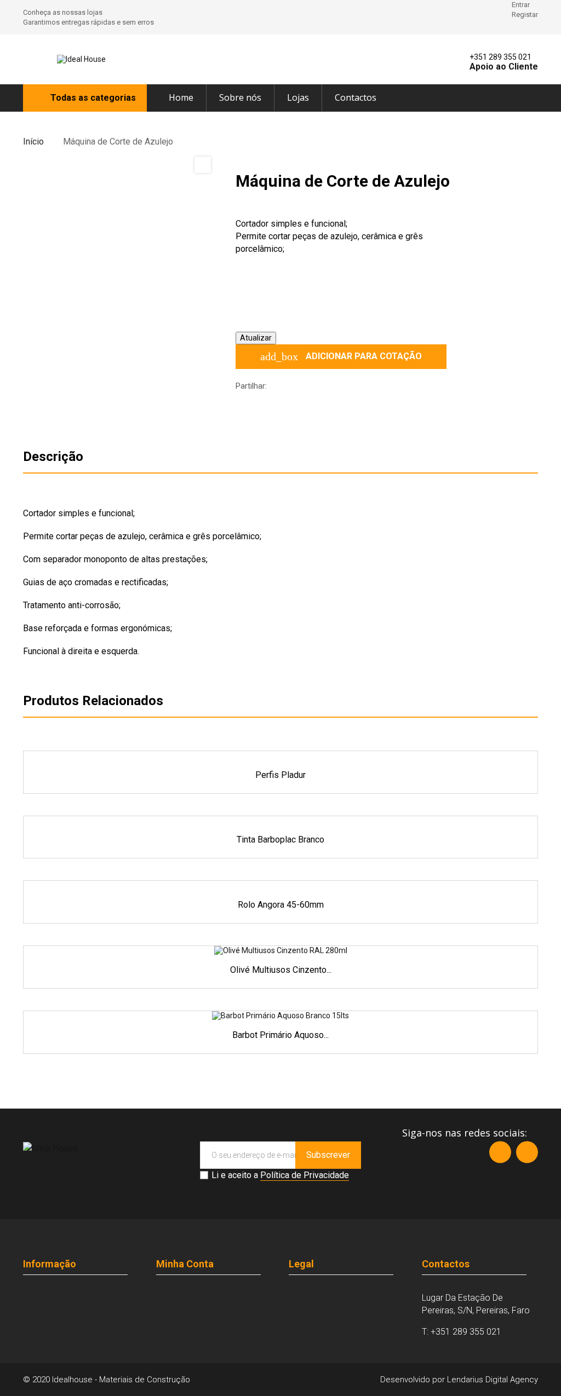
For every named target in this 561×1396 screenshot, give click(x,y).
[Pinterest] (313, 386)
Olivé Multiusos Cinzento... (280, 970)
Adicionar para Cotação (341, 356)
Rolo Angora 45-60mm (281, 904)
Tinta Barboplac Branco (280, 839)
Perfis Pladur (280, 775)
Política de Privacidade (304, 1175)
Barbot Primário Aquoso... (280, 1035)
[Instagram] (527, 1152)
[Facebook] (500, 1152)
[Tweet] (296, 386)
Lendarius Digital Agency (491, 1380)
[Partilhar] (280, 386)
